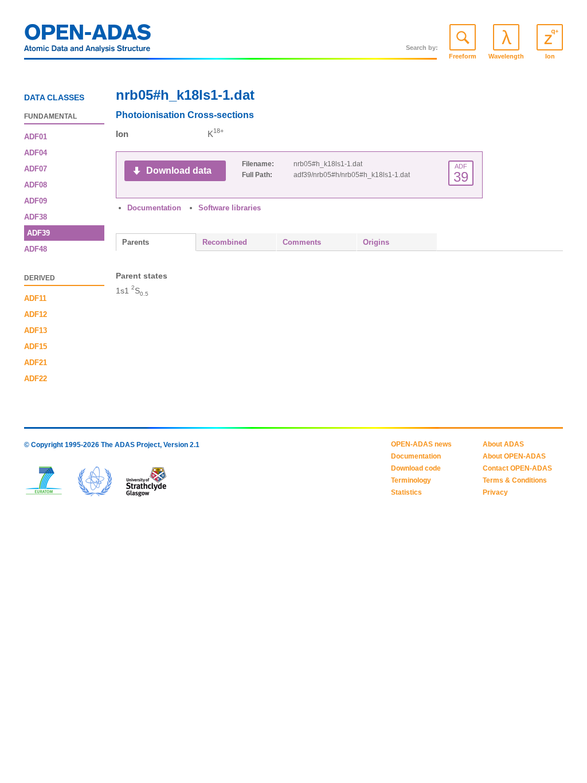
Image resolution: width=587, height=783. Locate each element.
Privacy (495, 492)
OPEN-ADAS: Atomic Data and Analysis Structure (87, 41)
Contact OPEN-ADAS (517, 468)
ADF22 (35, 378)
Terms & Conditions (515, 480)
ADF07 (35, 169)
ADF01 (35, 136)
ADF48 (35, 249)
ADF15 (35, 346)
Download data (179, 170)
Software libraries (229, 207)
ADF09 (35, 201)
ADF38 (35, 217)
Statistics (406, 492)
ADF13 (35, 330)
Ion (550, 56)
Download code (416, 468)
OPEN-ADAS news (421, 444)
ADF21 (35, 362)
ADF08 (35, 185)
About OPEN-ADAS (514, 456)
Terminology (411, 480)
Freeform (462, 56)
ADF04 (35, 152)
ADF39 (38, 233)
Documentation (154, 207)
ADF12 (35, 314)
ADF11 (35, 298)
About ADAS (503, 444)
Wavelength (506, 56)
